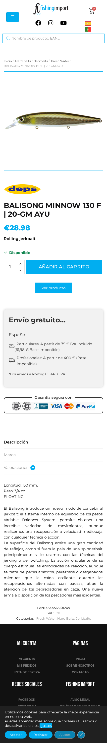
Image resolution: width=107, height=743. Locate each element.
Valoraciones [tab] (19, 467)
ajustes (46, 725)
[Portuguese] (95, 29)
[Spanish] (95, 23)
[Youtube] (63, 23)
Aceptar (16, 735)
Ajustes (64, 735)
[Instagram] (50, 23)
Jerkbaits (41, 61)
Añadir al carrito (64, 266)
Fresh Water (60, 61)
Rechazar (41, 735)
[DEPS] (22, 189)
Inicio (8, 61)
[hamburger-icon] (12, 17)
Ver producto (53, 288)
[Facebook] (38, 23)
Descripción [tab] (16, 442)
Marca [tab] (10, 454)
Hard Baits (23, 61)
